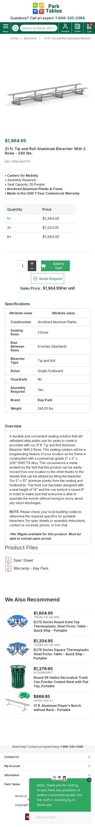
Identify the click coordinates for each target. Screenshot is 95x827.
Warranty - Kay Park (30, 568)
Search (15, 28)
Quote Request (50, 278)
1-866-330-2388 (70, 18)
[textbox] (38, 28)
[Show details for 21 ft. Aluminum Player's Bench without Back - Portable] (17, 704)
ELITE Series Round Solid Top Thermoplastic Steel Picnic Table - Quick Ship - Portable (61, 626)
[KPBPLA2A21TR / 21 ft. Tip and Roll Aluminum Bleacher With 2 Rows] (8, 560)
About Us (21, 796)
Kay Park (45, 400)
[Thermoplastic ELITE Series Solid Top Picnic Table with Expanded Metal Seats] (17, 621)
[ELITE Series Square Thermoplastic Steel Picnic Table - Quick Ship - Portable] (17, 649)
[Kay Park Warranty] (8, 568)
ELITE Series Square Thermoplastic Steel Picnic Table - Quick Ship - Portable (61, 654)
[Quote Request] (77, 28)
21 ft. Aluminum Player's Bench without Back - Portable (57, 708)
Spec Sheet (23, 560)
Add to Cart (58, 266)
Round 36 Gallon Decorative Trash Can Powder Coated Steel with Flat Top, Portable (61, 682)
